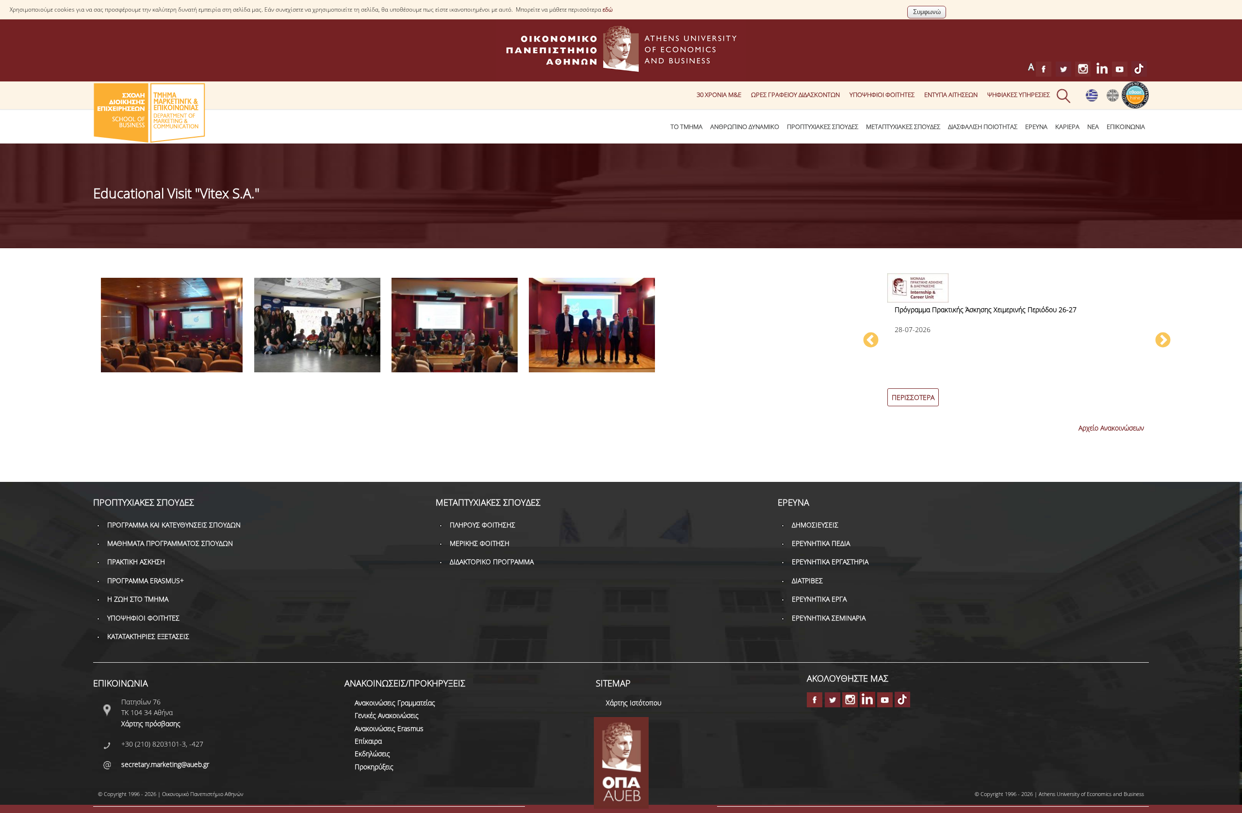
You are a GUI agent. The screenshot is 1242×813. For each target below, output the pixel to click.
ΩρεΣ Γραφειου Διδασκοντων (795, 94)
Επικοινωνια (1126, 126)
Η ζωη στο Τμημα (137, 599)
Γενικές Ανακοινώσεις (387, 715)
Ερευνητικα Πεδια (821, 543)
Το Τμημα (686, 126)
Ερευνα (1036, 126)
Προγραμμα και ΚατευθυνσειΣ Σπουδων (174, 524)
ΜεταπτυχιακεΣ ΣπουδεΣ (903, 126)
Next (1163, 341)
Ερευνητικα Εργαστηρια (830, 561)
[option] (1017, 345)
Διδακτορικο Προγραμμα (492, 561)
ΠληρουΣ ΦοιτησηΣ (482, 524)
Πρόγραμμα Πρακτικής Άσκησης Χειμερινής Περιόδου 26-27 (986, 309)
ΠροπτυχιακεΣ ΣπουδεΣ (822, 126)
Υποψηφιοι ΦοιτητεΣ (882, 94)
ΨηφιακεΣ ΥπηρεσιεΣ (1018, 94)
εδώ (608, 9)
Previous (871, 341)
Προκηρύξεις (374, 766)
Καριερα (1067, 126)
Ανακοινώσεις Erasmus (389, 728)
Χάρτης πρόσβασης (150, 723)
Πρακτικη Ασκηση (136, 561)
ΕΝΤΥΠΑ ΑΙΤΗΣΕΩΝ (951, 94)
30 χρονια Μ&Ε (719, 94)
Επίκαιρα (368, 741)
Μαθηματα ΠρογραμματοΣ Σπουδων (170, 543)
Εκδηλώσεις (372, 753)
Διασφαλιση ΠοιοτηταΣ (982, 126)
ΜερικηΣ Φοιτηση (479, 543)
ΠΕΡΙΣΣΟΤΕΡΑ (913, 397)
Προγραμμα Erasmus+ (145, 580)
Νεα (1093, 126)
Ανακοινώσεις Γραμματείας (395, 702)
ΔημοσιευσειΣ (815, 524)
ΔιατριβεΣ (807, 580)
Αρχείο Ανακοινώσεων (1111, 427)
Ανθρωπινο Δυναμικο (744, 126)
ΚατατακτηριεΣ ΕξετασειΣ (148, 636)
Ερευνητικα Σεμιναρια (829, 617)
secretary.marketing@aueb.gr (165, 764)
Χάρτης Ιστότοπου (633, 702)
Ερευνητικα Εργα (819, 599)
